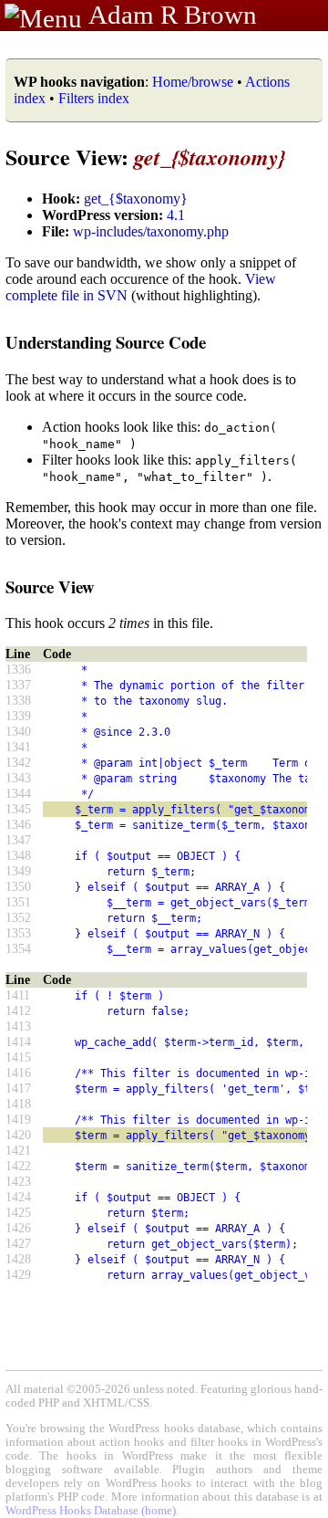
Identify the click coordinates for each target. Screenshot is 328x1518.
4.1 (176, 215)
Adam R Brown (172, 14)
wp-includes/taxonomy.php (151, 231)
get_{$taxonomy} (136, 198)
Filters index (93, 98)
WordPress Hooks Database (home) (90, 1510)
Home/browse (192, 81)
